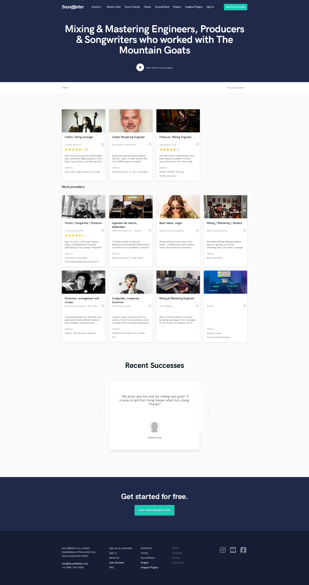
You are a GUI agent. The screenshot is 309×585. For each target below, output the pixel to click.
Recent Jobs (114, 7)
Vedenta (68, 333)
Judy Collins (70, 172)
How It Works (132, 7)
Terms (175, 548)
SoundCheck (162, 7)
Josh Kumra (70, 258)
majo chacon (137, 258)
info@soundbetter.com (75, 563)
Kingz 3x (210, 333)
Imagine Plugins (194, 7)
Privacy (176, 557)
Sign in (210, 7)
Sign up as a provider (120, 548)
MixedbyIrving (154, 437)
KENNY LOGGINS (166, 172)
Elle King (179, 172)
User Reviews (116, 562)
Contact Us (178, 562)
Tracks (147, 7)
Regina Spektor (83, 172)
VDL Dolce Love (79, 333)
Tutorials (177, 553)
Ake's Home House (215, 258)
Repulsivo (92, 333)
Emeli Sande (82, 258)
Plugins (177, 7)
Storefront (146, 548)
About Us (114, 557)
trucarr (218, 333)
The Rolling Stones (120, 172)
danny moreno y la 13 (121, 258)
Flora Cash (95, 172)
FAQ (111, 567)
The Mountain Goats (168, 176)
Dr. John (133, 172)
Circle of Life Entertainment (218, 337)
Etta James (143, 172)
